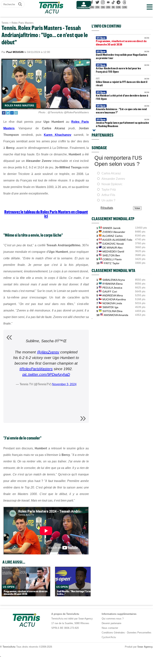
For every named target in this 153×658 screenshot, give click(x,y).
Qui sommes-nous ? (113, 618)
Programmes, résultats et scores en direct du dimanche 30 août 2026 (122, 41)
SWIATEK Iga (110, 307)
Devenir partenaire (111, 623)
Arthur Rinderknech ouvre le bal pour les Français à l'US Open (122, 68)
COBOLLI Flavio (112, 259)
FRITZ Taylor (111, 263)
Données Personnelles (139, 632)
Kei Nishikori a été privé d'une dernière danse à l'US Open (122, 95)
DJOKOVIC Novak (113, 243)
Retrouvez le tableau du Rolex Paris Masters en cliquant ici (46, 213)
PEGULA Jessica (112, 287)
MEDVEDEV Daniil (113, 251)
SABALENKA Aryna (113, 279)
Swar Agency (144, 646)
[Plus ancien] (94, 130)
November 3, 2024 (64, 384)
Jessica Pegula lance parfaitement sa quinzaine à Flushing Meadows (122, 123)
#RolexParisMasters (36, 369)
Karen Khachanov (57, 134)
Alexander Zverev (113, 178)
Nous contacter (110, 628)
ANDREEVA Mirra (112, 295)
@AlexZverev (48, 352)
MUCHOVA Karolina (114, 299)
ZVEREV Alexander (113, 231)
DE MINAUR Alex (112, 247)
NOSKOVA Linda (112, 303)
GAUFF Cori (109, 291)
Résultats (107, 207)
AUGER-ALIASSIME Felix (117, 239)
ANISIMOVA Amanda (116, 315)
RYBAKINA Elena (112, 283)
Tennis (5, 22)
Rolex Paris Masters (23, 22)
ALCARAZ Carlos (112, 235)
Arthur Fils (108, 195)
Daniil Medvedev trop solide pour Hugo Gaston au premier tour (122, 55)
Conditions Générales (113, 632)
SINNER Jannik (111, 228)
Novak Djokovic (112, 184)
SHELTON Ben (111, 255)
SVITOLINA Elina (112, 311)
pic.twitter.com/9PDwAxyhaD (46, 374)
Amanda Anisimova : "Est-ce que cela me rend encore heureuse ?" (122, 109)
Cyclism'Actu (109, 637)
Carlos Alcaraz (111, 173)
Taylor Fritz (109, 189)
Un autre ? (108, 200)
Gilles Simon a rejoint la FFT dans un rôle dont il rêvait (122, 82)
